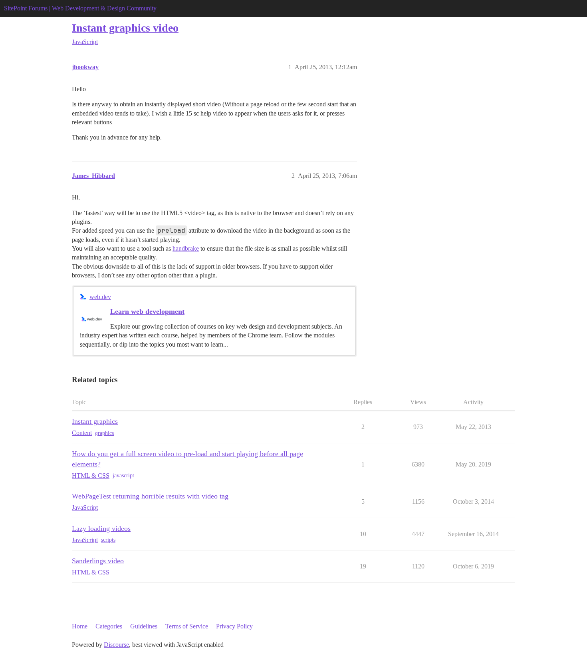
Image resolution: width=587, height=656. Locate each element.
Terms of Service (186, 626)
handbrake (186, 248)
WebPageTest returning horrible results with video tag (150, 496)
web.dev (100, 296)
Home (79, 626)
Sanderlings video (98, 561)
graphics (104, 433)
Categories (108, 626)
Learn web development (147, 311)
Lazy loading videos (101, 528)
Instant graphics (95, 421)
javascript (123, 476)
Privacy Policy (234, 626)
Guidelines (143, 626)
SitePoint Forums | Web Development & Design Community (80, 8)
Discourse (116, 644)
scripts (108, 540)
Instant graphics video (125, 28)
